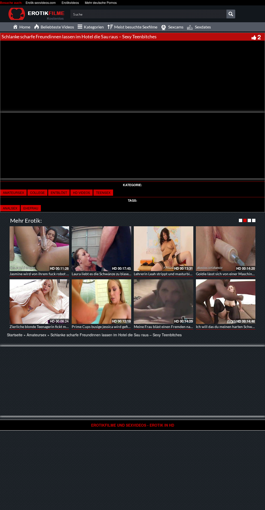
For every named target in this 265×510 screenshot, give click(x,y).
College (37, 192)
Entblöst (59, 192)
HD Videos (81, 192)
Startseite (15, 334)
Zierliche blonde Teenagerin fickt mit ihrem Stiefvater (52, 326)
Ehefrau (30, 208)
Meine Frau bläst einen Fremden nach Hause (169, 326)
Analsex (10, 208)
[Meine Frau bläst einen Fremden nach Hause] (163, 301)
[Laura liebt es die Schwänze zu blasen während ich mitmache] (101, 248)
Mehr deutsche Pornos (101, 2)
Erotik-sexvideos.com (41, 2)
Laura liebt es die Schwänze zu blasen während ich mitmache (120, 274)
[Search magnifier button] (230, 14)
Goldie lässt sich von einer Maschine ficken (230, 274)
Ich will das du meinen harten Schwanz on (229, 326)
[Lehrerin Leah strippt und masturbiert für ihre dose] (163, 248)
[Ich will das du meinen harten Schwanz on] (225, 301)
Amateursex (13, 192)
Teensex (103, 192)
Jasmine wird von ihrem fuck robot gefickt (43, 274)
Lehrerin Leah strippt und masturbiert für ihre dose (175, 274)
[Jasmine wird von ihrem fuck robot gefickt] (39, 248)
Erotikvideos (70, 2)
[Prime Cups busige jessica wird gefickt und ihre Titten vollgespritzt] (101, 301)
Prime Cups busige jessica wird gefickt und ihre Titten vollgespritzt (125, 326)
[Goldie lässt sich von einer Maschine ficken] (225, 248)
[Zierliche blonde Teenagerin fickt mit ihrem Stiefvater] (39, 301)
